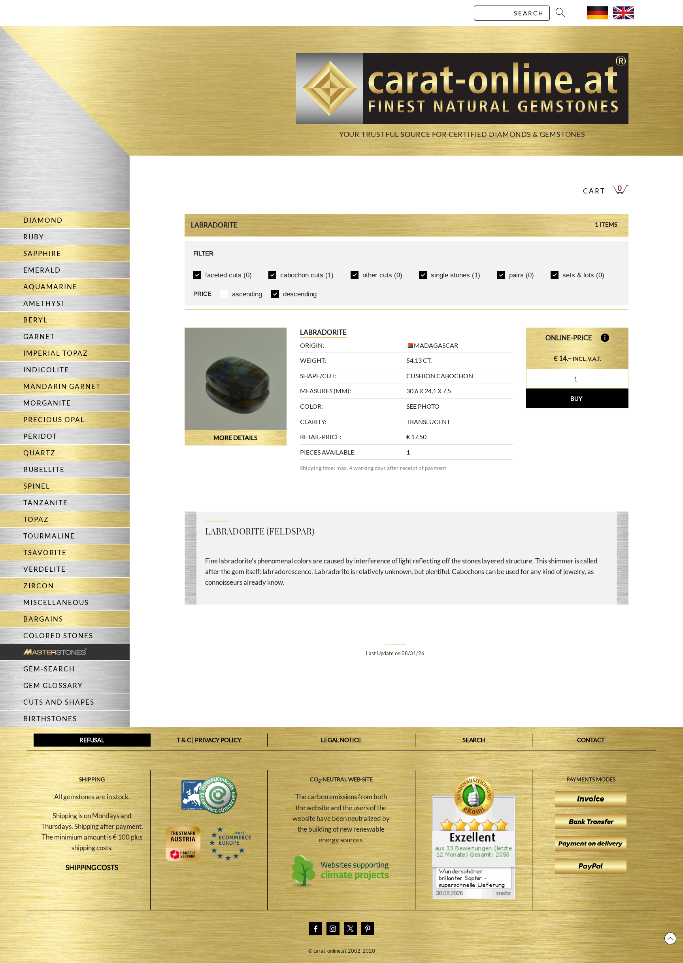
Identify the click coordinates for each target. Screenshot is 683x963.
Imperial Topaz (55, 353)
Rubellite (44, 469)
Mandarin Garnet (62, 386)
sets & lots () (583, 275)
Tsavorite (45, 552)
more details (235, 437)
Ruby (33, 237)
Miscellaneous (56, 602)
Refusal (91, 739)
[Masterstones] (43, 652)
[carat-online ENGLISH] (623, 17)
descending (300, 294)
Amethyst (44, 303)
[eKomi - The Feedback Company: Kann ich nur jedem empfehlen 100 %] (474, 896)
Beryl (35, 320)
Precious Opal (54, 419)
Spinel (36, 486)
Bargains (43, 619)
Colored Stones (58, 635)
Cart (594, 191)
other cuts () (382, 275)
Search (473, 739)
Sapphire (42, 253)
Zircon (38, 586)
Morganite (47, 403)
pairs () (521, 275)
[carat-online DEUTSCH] (597, 17)
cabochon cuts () (307, 275)
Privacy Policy (218, 739)
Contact (590, 739)
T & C (184, 739)
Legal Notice (341, 739)
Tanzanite (45, 503)
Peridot (40, 436)
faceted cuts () (228, 275)
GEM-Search (49, 669)
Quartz (39, 453)
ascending (247, 294)
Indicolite (46, 370)
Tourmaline (49, 536)
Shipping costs (92, 867)
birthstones (50, 719)
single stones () (455, 275)
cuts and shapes (58, 702)
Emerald (42, 270)
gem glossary (53, 685)
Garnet (39, 336)
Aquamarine (50, 286)
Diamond (43, 220)
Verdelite (44, 569)
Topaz (36, 519)
